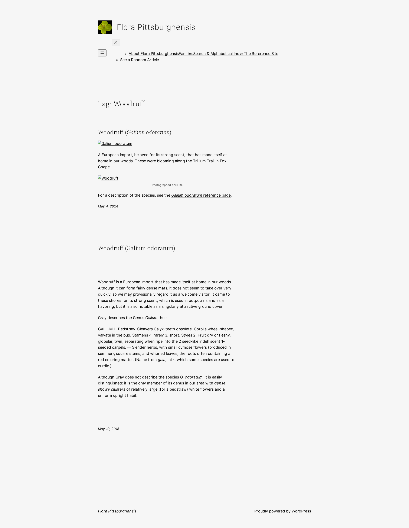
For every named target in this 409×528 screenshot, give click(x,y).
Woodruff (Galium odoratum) (136, 248)
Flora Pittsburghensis (156, 27)
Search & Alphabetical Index (218, 53)
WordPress (301, 511)
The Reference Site (261, 53)
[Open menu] (102, 52)
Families (186, 53)
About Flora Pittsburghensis (154, 53)
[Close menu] (116, 42)
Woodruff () (134, 132)
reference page (201, 195)
